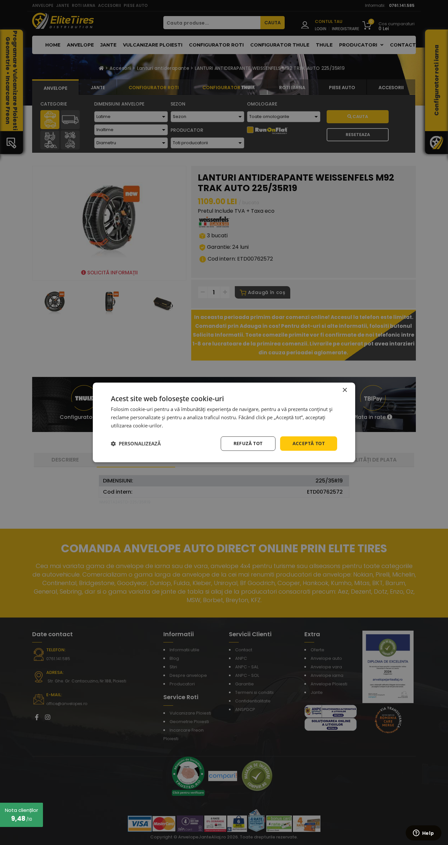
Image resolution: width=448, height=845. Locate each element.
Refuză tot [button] (248, 443)
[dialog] (224, 422)
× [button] (344, 390)
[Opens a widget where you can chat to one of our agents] (423, 833)
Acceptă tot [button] (309, 443)
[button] (136, 443)
